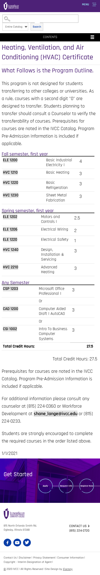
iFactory (68, 569)
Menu (85, 4)
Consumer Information (70, 557)
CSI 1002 (10, 329)
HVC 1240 (10, 249)
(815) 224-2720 (79, 530)
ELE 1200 (10, 160)
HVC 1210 (10, 172)
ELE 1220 (10, 239)
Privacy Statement (44, 557)
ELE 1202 (10, 216)
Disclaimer (25, 557)
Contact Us (10, 557)
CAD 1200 (10, 308)
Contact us (78, 526)
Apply (45, 485)
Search (37, 27)
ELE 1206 (10, 229)
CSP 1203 (10, 288)
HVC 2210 (10, 267)
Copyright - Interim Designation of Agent (28, 562)
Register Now (86, 485)
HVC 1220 (10, 182)
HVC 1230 (10, 195)
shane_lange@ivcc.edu (55, 414)
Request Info (66, 485)
